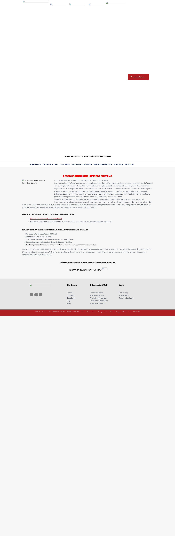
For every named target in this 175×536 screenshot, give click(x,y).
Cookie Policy (123, 293)
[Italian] (142, 164)
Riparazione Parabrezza (103, 164)
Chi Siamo (70, 295)
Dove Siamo (65, 164)
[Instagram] (36, 294)
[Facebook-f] (31, 294)
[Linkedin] (40, 294)
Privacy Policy (124, 295)
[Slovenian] (145, 164)
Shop (69, 303)
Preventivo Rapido (96, 293)
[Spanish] (147, 164)
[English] (139, 164)
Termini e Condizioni (126, 298)
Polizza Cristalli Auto (50, 164)
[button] (138, 77)
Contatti (70, 293)
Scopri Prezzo (35, 164)
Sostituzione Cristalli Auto (82, 164)
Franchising (118, 164)
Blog (68, 301)
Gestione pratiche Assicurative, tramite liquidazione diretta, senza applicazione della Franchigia (61, 245)
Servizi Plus (129, 164)
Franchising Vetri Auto (97, 303)
